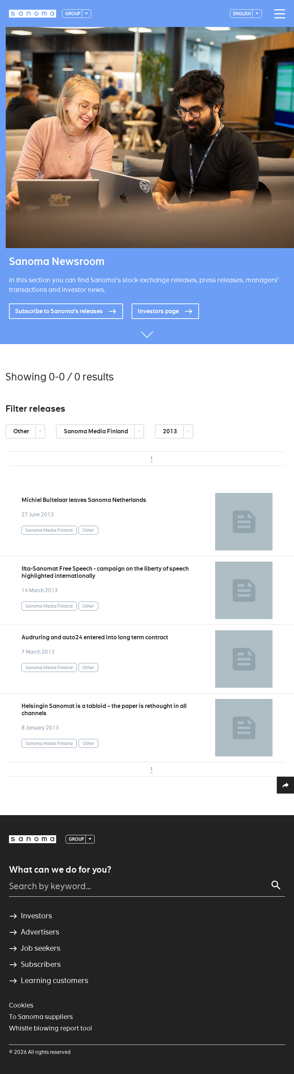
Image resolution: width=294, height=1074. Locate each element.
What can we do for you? (60, 870)
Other (21, 431)
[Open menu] (278, 14)
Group (73, 13)
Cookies (21, 1005)
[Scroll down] (147, 333)
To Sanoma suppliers (41, 1017)
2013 (170, 431)
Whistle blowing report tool (50, 1028)
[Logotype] (32, 839)
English (242, 13)
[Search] (276, 885)
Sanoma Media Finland (96, 431)
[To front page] (32, 14)
